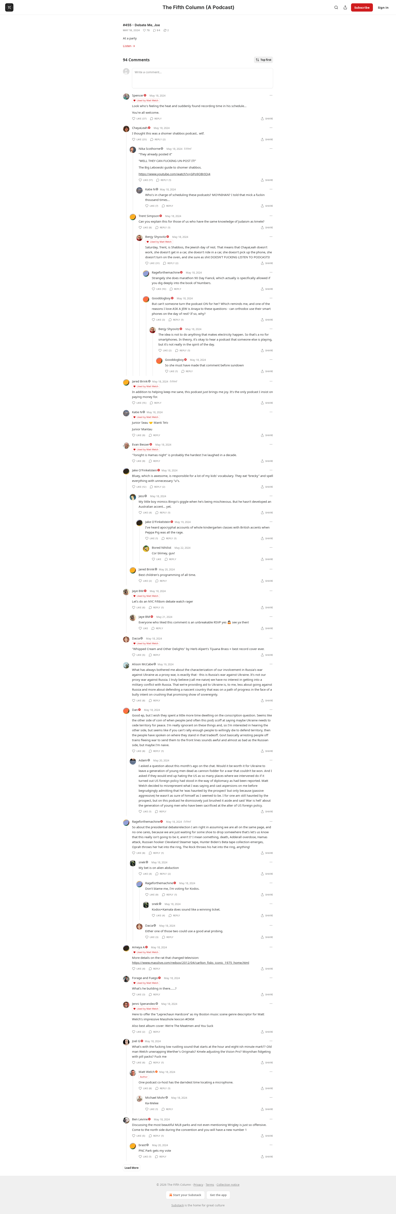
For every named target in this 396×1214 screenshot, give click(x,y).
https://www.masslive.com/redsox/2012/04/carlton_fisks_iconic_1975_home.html (190, 962)
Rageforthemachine (166, 272)
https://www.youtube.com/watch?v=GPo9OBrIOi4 (174, 174)
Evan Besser (140, 444)
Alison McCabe (142, 664)
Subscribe (362, 7)
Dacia (136, 638)
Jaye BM (138, 591)
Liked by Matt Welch (147, 100)
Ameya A (138, 947)
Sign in (383, 7)
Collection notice (228, 1185)
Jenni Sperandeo (143, 1004)
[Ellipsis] (271, 95)
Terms (210, 1185)
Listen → (129, 46)
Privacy (198, 1185)
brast (142, 1145)
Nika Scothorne (149, 148)
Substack (177, 1205)
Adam (143, 760)
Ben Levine (140, 1119)
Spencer (137, 95)
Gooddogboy (161, 298)
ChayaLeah (139, 128)
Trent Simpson (149, 216)
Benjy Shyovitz (155, 237)
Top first (265, 60)
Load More (132, 1168)
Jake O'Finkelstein (144, 470)
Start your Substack (187, 1195)
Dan (135, 710)
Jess (141, 496)
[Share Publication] (345, 7)
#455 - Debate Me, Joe (141, 25)
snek (142, 862)
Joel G (136, 1041)
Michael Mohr (155, 1097)
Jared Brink (140, 381)
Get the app (218, 1195)
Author (144, 1076)
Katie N (150, 189)
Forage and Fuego (145, 978)
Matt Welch (147, 1072)
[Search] (336, 7)
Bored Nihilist (161, 547)
